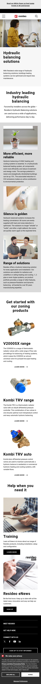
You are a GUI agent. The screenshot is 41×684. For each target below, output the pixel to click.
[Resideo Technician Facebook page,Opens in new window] (9, 641)
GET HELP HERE (12, 630)
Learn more (19, 367)
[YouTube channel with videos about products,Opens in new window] (14, 641)
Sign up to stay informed (20, 651)
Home (20, 16)
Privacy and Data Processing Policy (13, 664)
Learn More (12, 552)
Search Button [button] (36, 16)
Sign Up (10, 609)
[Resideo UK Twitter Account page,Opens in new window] (4, 641)
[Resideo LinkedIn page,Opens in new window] (20, 641)
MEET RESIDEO (12, 623)
